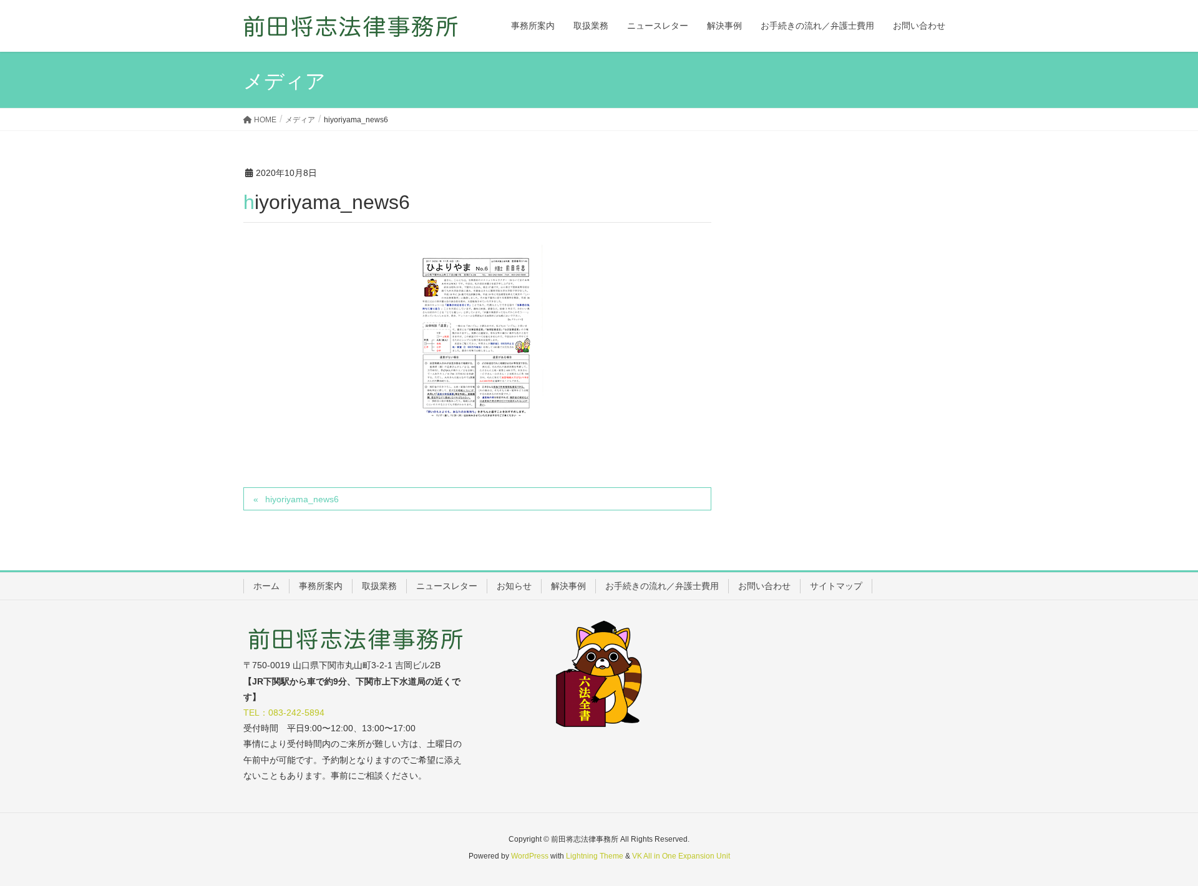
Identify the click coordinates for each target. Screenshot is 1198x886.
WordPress (529, 856)
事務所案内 (321, 586)
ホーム (266, 586)
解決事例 (568, 586)
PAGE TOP (1159, 848)
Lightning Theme (594, 856)
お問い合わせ (764, 586)
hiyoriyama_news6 (302, 499)
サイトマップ (836, 586)
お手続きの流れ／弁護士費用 (662, 586)
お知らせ (514, 586)
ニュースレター (446, 586)
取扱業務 (379, 586)
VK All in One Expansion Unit (681, 856)
